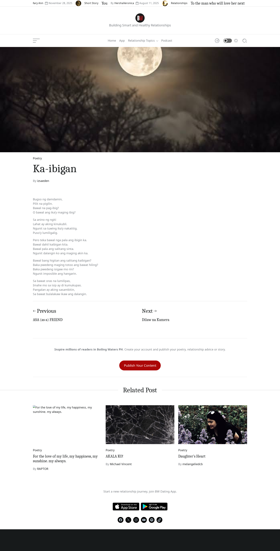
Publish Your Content (140, 365)
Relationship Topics (141, 40)
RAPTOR (42, 469)
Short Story (75, 3)
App (122, 40)
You (88, 3)
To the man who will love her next (201, 3)
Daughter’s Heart (191, 456)
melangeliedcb (192, 464)
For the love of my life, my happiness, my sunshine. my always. (65, 458)
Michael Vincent (121, 464)
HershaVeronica (107, 3)
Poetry (37, 158)
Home (112, 40)
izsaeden (43, 181)
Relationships (162, 3)
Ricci (237, 3)
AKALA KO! (114, 456)
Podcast (166, 40)
